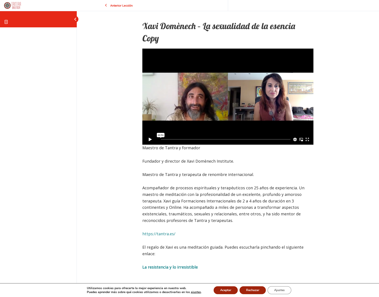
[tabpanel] (227, 160)
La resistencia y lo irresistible (170, 267)
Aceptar (225, 290)
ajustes (196, 292)
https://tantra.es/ (158, 233)
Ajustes (279, 290)
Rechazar (252, 290)
